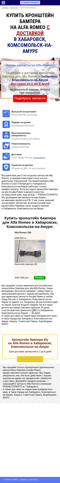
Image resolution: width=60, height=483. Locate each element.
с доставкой (33, 30)
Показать (39, 278)
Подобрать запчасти (30, 98)
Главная (5, 8)
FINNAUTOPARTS (12, 480)
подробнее (39, 157)
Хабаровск (24, 480)
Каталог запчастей (30, 359)
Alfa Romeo (14, 8)
